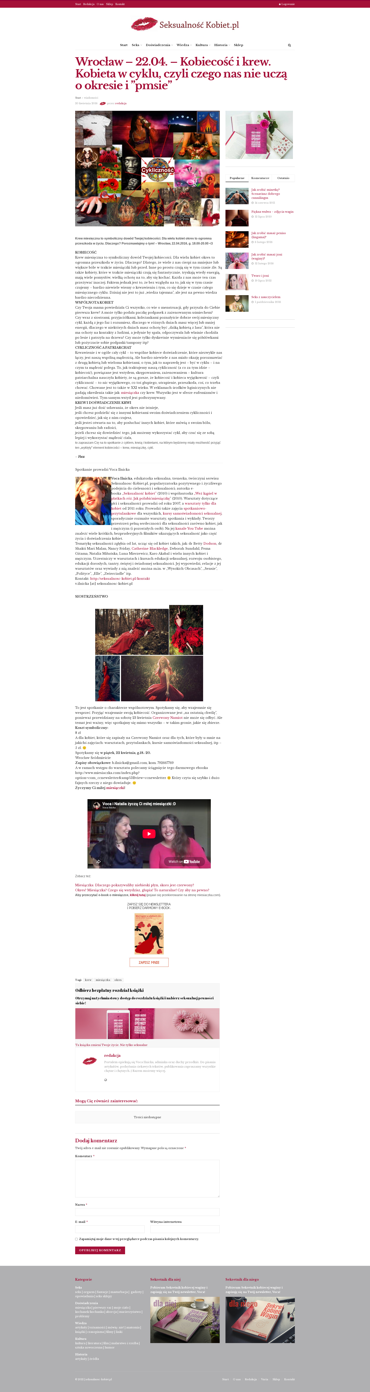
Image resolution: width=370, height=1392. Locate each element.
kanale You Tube (189, 528)
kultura (80, 1343)
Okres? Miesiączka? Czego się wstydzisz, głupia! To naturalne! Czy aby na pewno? (142, 890)
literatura (94, 1343)
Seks (135, 45)
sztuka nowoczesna (88, 1347)
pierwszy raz (102, 1307)
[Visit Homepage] (185, 23)
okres (118, 980)
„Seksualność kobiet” (139, 493)
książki (80, 1332)
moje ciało (121, 1307)
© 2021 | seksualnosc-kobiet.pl (93, 1379)
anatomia (133, 1327)
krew (88, 980)
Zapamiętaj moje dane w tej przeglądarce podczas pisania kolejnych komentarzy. (139, 1239)
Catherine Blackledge (150, 548)
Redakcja (88, 4)
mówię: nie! (115, 1327)
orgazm (89, 1292)
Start (78, 4)
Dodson (209, 543)
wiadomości (91, 97)
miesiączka (130, 393)
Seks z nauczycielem (265, 297)
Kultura (202, 45)
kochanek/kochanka (89, 1312)
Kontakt (120, 4)
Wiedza (183, 45)
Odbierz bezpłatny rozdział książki (109, 990)
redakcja (121, 103)
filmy (110, 1332)
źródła (94, 1359)
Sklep (109, 4)
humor (110, 1347)
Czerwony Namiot (168, 718)
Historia (220, 45)
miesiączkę (161, 498)
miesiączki (115, 788)
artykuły (81, 1327)
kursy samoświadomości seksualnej (192, 513)
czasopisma (95, 1332)
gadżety (136, 1292)
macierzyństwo (130, 1312)
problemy (82, 1316)
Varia (264, 1379)
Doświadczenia (158, 45)
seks (78, 1292)
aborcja (111, 1312)
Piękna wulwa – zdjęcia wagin (272, 211)
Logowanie (288, 4)
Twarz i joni (260, 275)
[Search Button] (289, 45)
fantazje (102, 1292)
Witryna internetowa (166, 1222)
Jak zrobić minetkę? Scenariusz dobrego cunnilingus (265, 194)
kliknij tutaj (137, 895)
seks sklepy (104, 1296)
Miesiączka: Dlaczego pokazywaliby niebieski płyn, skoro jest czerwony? (134, 885)
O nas (100, 4)
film (106, 1343)
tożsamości (97, 1327)
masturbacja (119, 1292)
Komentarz (85, 1156)
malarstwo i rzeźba (124, 1343)
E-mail (81, 1222)
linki (119, 1332)
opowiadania (84, 1296)
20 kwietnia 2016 (86, 103)
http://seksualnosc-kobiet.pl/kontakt (120, 578)
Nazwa (81, 1204)
